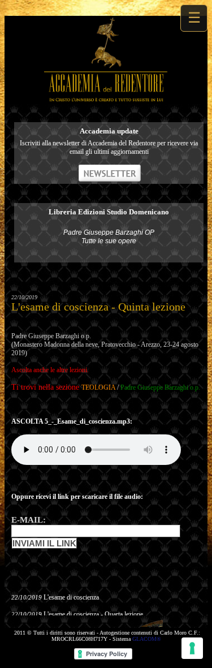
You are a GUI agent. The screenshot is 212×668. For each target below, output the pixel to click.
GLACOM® (146, 639)
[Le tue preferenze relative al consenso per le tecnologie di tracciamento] (192, 648)
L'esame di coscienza (71, 597)
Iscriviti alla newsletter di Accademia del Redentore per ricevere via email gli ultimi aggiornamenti (109, 147)
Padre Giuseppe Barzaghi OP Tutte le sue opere (108, 237)
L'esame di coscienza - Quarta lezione (93, 614)
